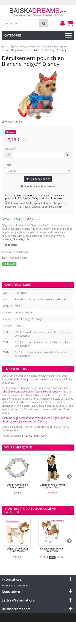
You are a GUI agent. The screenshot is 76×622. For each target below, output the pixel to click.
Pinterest (34, 219)
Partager (20, 219)
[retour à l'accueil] (3, 46)
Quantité (10, 149)
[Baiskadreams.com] (38, 12)
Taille (8, 165)
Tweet (8, 219)
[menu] (62, 23)
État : (5, 257)
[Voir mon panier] (70, 23)
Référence (7, 252)
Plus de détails (10, 244)
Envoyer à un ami (13, 122)
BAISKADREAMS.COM (34, 435)
